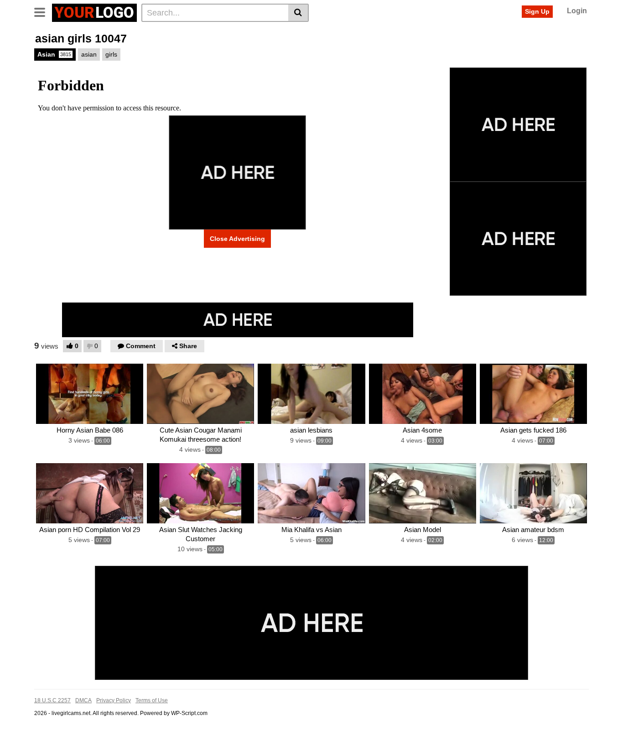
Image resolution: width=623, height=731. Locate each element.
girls (111, 54)
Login (577, 11)
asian (89, 54)
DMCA (83, 700)
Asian (54, 54)
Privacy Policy (113, 700)
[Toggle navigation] (43, 11)
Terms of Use (151, 700)
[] (298, 13)
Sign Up (537, 11)
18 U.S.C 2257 (52, 700)
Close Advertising (237, 238)
